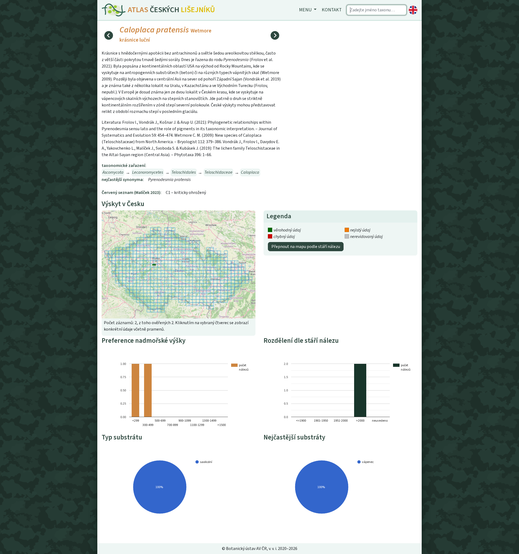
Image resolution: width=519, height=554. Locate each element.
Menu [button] (306, 9)
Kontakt (332, 9)
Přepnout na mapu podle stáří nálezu (305, 247)
